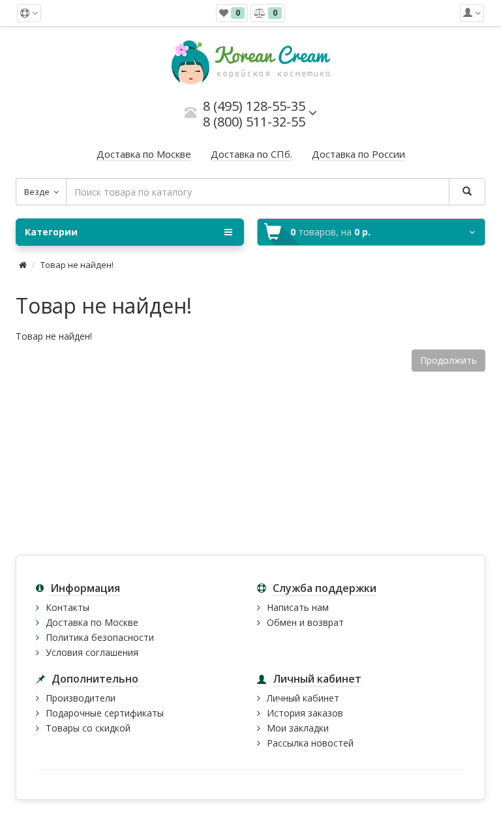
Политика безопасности (100, 637)
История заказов (305, 713)
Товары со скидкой (88, 728)
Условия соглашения (92, 652)
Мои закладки (298, 728)
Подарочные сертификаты (105, 713)
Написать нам (298, 607)
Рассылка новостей (310, 743)
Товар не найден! (77, 265)
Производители (80, 698)
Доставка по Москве (92, 622)
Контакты (67, 607)
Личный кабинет (303, 698)
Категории (51, 232)
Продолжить (448, 360)
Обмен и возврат (305, 622)
